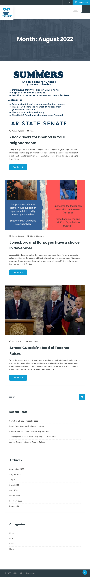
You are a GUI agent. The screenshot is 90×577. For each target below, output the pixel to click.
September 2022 (16, 469)
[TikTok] (70, 2)
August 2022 (15, 474)
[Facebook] (64, 2)
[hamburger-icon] (75, 10)
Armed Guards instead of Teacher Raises (39, 350)
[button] (86, 9)
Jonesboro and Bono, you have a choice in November (44, 245)
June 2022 (14, 485)
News (32, 131)
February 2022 (15, 501)
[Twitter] (59, 2)
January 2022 (15, 506)
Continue (17, 167)
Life (37, 236)
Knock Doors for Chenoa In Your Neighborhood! (37, 140)
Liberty (33, 236)
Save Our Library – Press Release (23, 421)
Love (42, 236)
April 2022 (13, 490)
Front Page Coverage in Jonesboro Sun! (26, 426)
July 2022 (13, 480)
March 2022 (14, 495)
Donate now (83, 3)
